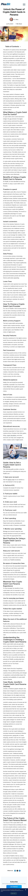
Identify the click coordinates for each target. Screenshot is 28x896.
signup (9, 479)
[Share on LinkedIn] (15, 871)
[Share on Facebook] (20, 871)
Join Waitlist (14, 887)
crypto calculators (11, 435)
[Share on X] (17, 871)
